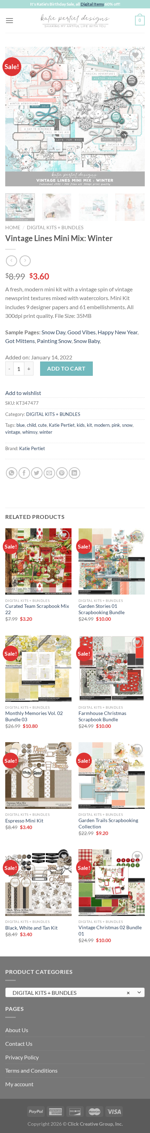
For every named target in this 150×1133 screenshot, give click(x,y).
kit (89, 425)
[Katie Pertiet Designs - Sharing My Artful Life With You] (75, 21)
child (31, 425)
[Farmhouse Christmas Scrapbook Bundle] (111, 668)
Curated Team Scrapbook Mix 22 (37, 609)
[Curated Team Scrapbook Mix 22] (38, 561)
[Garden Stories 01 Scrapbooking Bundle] (111, 561)
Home (12, 227)
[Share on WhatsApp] (11, 473)
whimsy (29, 432)
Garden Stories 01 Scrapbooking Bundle (101, 609)
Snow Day (53, 332)
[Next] (133, 117)
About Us (16, 1030)
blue (20, 425)
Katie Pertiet (62, 425)
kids (81, 425)
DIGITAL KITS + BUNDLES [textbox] (71, 992)
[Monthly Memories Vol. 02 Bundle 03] (38, 668)
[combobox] (75, 992)
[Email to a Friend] (49, 473)
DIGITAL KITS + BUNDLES (55, 227)
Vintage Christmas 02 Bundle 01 (110, 931)
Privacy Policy (22, 1057)
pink (116, 425)
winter (45, 432)
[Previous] (16, 117)
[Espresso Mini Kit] (38, 775)
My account (19, 1084)
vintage (12, 432)
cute (42, 425)
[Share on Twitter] (37, 473)
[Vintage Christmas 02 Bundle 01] (111, 882)
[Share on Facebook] (24, 473)
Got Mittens (20, 340)
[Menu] (9, 20)
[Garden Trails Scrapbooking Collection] (111, 775)
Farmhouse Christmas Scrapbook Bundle (102, 716)
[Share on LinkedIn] (74, 473)
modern (102, 425)
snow (127, 425)
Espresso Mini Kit (24, 820)
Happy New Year (117, 332)
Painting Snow (54, 340)
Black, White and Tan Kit (31, 928)
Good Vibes (81, 332)
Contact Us (18, 1043)
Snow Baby (87, 340)
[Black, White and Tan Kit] (38, 882)
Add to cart (66, 368)
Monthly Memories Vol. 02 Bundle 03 (34, 716)
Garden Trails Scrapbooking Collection (108, 823)
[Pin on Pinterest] (62, 473)
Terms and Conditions (31, 1070)
